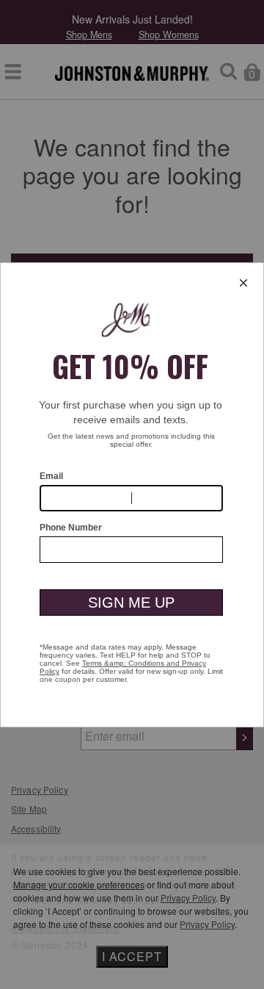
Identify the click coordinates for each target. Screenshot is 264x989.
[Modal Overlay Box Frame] (132, 494)
